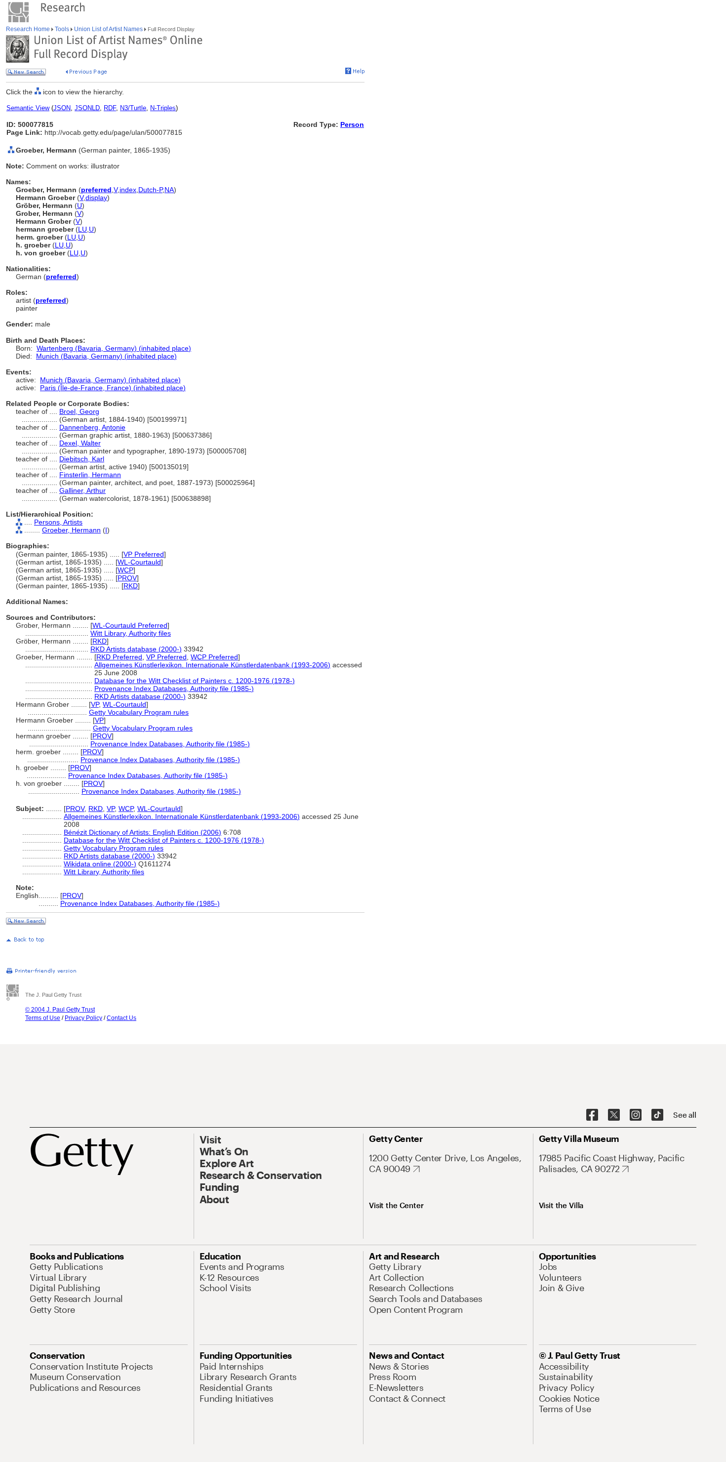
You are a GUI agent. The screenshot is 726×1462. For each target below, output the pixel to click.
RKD (130, 586)
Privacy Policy (83, 1018)
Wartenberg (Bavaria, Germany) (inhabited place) (114, 348)
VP (95, 704)
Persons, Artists (58, 522)
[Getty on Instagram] (636, 1115)
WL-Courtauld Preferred (129, 625)
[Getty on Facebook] (592, 1115)
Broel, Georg (79, 411)
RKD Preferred (119, 657)
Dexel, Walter (80, 443)
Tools (62, 29)
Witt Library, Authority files (130, 633)
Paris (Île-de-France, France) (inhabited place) (113, 388)
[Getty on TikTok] (657, 1115)
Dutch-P (150, 190)
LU (82, 229)
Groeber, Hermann (71, 530)
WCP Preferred (214, 657)
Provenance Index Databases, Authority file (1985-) (174, 688)
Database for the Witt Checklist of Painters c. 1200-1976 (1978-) (194, 681)
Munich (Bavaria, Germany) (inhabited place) (106, 356)
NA (169, 190)
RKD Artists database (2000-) (136, 649)
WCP (125, 570)
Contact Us (121, 1018)
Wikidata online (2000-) (100, 864)
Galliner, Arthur (82, 490)
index (128, 190)
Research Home (28, 29)
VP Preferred (143, 554)
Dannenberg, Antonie (92, 427)
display (96, 198)
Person (352, 124)
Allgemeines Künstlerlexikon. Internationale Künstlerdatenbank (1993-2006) (212, 665)
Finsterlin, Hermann (90, 475)
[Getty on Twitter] (614, 1115)
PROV (127, 578)
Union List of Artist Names (108, 29)
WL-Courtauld (139, 562)
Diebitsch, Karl (81, 459)
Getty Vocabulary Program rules (139, 712)
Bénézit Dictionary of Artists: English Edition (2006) (142, 832)
